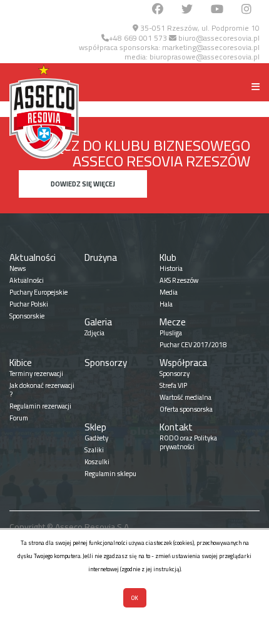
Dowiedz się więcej (83, 184)
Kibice (20, 362)
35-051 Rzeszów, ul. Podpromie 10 (199, 28)
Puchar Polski (28, 304)
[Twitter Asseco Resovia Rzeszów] (187, 9)
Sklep (95, 427)
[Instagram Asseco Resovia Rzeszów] (246, 9)
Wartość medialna (185, 397)
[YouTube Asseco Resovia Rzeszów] (217, 9)
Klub (168, 257)
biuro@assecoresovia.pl (218, 38)
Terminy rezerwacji (36, 373)
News (17, 268)
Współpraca (183, 362)
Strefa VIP (173, 385)
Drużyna (100, 257)
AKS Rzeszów (179, 280)
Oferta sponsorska (186, 409)
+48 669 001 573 (138, 38)
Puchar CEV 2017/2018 (193, 344)
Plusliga (171, 332)
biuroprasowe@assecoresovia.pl (205, 56)
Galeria (98, 321)
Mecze (173, 321)
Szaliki (94, 449)
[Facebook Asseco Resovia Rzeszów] (157, 9)
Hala (166, 304)
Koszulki (96, 461)
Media (169, 292)
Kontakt (176, 427)
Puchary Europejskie (38, 292)
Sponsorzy (105, 362)
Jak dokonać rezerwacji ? (41, 390)
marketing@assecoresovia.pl (211, 47)
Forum (18, 418)
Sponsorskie (26, 316)
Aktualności (32, 257)
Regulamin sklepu (110, 473)
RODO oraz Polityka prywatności (188, 442)
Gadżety (96, 438)
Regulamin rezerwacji (40, 406)
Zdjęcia (94, 332)
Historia (171, 268)
